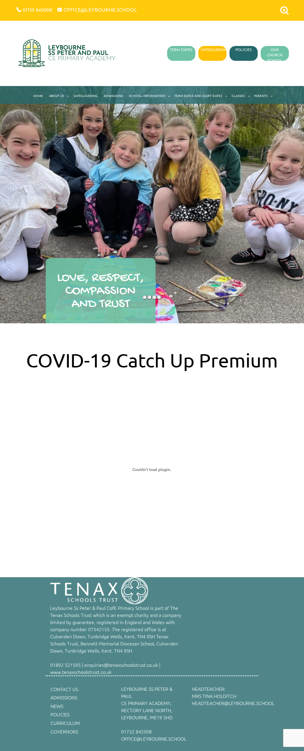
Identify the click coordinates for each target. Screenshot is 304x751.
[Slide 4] (159, 297)
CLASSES (238, 96)
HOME (38, 96)
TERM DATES (181, 50)
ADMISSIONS (113, 96)
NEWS (56, 706)
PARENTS (261, 96)
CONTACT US (64, 689)
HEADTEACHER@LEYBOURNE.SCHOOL (233, 703)
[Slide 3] (154, 297)
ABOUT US (56, 96)
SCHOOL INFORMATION (147, 96)
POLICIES (243, 50)
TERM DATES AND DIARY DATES (198, 96)
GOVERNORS (64, 731)
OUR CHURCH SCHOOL (274, 55)
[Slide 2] (149, 297)
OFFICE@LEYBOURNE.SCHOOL (153, 738)
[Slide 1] (144, 297)
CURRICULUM (65, 723)
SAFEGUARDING (215, 50)
